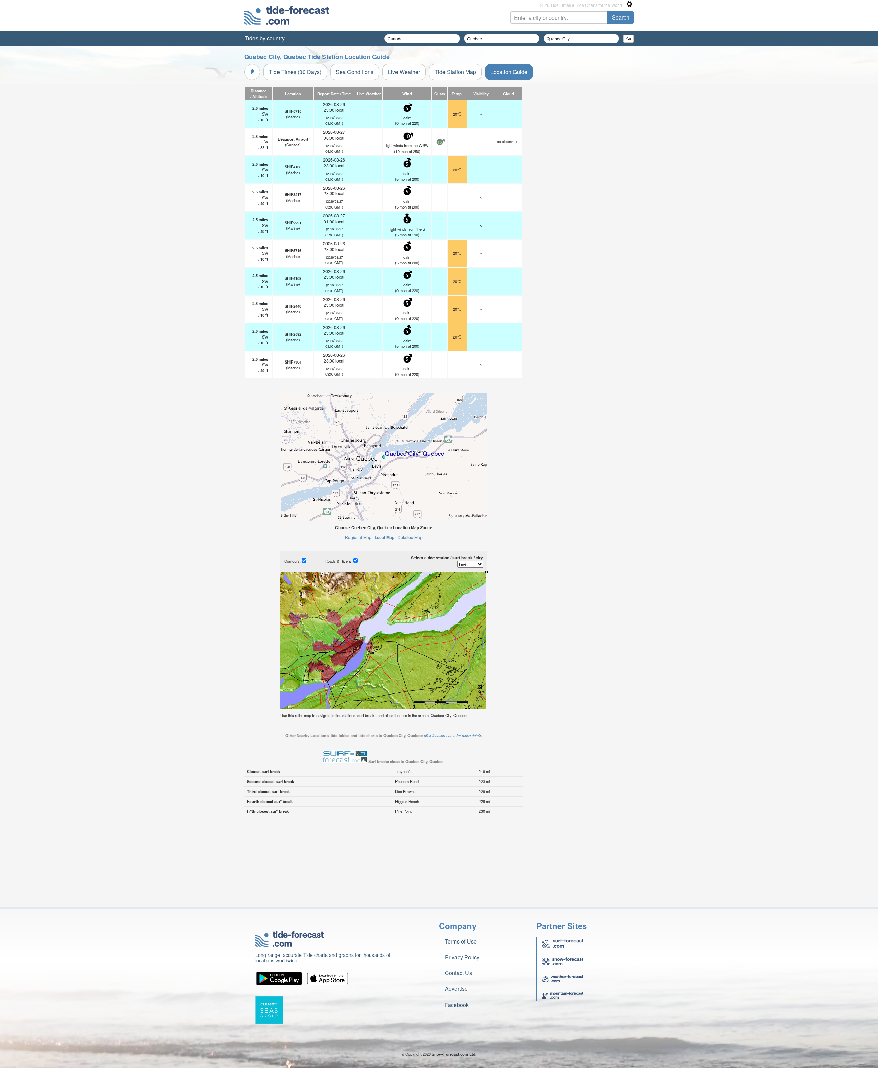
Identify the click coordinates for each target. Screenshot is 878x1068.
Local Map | (385, 537)
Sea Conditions (354, 72)
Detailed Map (410, 537)
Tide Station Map (455, 72)
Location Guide (508, 72)
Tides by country (265, 38)
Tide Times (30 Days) (295, 72)
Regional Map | (359, 537)
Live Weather (404, 72)
